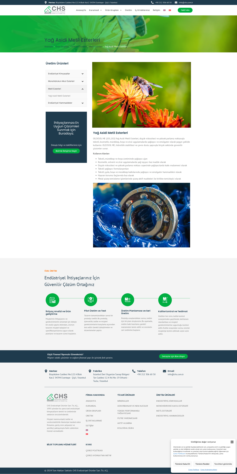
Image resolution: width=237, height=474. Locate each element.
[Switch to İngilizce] (164, 10)
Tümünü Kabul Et (182, 464)
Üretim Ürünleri (79, 46)
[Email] (164, 371)
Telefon (141, 371)
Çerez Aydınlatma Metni (208, 470)
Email (171, 371)
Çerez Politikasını (179, 454)
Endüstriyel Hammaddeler (170, 415)
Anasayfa (81, 10)
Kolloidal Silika (125, 428)
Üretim (128, 10)
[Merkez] (46, 371)
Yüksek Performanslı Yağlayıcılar (128, 412)
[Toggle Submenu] (82, 73)
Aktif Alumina (124, 423)
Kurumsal (94, 10)
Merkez (53, 371)
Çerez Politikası (193, 470)
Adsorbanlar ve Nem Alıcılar (132, 405)
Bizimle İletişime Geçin (66, 151)
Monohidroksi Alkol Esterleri (172, 405)
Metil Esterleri (95, 46)
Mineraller (123, 401)
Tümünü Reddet (202, 464)
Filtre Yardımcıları (127, 418)
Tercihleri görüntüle (223, 464)
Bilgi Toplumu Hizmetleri (61, 444)
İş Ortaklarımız (142, 10)
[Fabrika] (89, 371)
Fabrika (97, 371)
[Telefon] (133, 371)
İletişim (156, 10)
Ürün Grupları (112, 10)
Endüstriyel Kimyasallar (169, 401)
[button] (232, 442)
